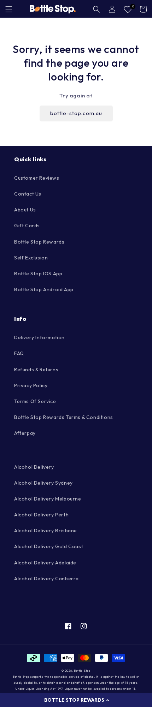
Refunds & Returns (36, 369)
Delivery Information (39, 337)
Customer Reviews (36, 178)
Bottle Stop (82, 670)
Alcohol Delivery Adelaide (45, 562)
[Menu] (9, 9)
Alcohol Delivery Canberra (46, 578)
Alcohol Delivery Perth (41, 514)
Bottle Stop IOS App (38, 273)
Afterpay (25, 433)
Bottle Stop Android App (44, 289)
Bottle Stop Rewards (39, 242)
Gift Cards (27, 225)
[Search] (96, 9)
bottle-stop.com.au (76, 113)
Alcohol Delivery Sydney (43, 483)
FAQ (19, 353)
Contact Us (27, 194)
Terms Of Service (35, 401)
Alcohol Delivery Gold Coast (48, 546)
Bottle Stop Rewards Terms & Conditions (63, 417)
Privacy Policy (30, 385)
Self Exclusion (31, 257)
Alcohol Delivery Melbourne (47, 499)
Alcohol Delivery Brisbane (45, 530)
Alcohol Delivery (34, 467)
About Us (25, 209)
